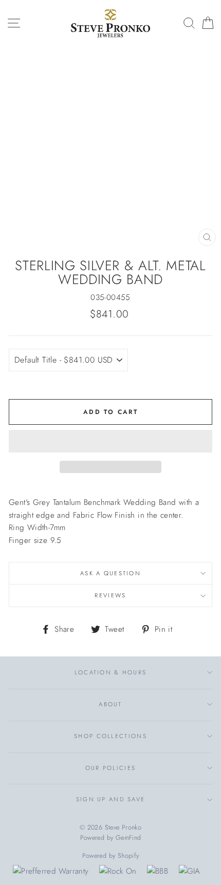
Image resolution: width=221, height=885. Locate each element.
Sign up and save (110, 799)
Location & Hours (111, 672)
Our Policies (110, 768)
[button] (110, 441)
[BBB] (157, 871)
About (110, 704)
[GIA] (189, 871)
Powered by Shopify (110, 855)
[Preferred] (50, 871)
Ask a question (110, 573)
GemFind (128, 837)
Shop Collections (110, 736)
